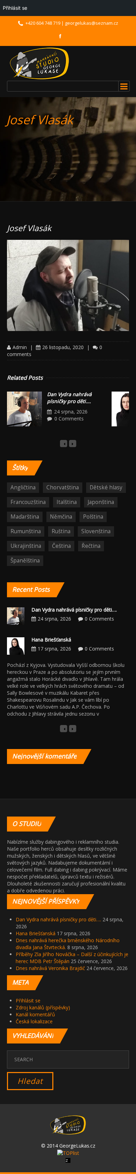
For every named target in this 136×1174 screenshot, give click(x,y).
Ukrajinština (25, 546)
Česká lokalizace (34, 1021)
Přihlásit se (28, 1000)
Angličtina (23, 487)
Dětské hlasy (106, 487)
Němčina (61, 516)
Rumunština (25, 531)
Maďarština (24, 516)
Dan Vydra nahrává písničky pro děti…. (69, 397)
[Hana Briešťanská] (15, 645)
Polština (93, 516)
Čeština (61, 546)
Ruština (61, 531)
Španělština (25, 560)
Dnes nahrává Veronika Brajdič (50, 968)
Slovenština (96, 531)
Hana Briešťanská (51, 639)
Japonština (101, 502)
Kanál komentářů (35, 1014)
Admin (20, 347)
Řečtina (91, 546)
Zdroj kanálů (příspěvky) (43, 1007)
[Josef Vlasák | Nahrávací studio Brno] (39, 63)
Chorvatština (62, 487)
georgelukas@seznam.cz (91, 23)
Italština (66, 502)
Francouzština (28, 502)
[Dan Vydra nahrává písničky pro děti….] (24, 409)
